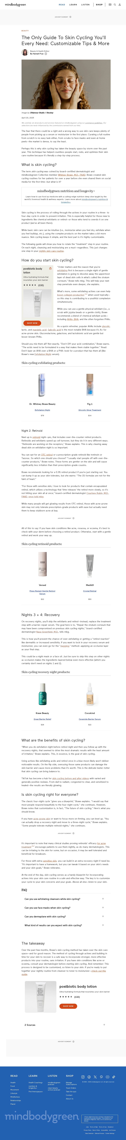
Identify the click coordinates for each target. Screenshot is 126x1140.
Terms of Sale (94, 1127)
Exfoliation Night (43, 354)
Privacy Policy (87, 1130)
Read (14, 1076)
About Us (69, 1099)
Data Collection (89, 1133)
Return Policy (96, 1130)
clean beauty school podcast (54, 1089)
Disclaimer (111, 1127)
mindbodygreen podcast (54, 1083)
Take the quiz (71, 1092)
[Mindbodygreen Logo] (15, 5)
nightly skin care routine (51, 251)
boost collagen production (70, 295)
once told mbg (35, 496)
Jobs (87, 1127)
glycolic (106, 326)
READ (62, 5)
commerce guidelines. (94, 123)
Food (12, 1086)
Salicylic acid (54, 330)
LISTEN (85, 5)
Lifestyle (13, 1093)
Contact (69, 1095)
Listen (52, 1076)
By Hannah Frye (36, 54)
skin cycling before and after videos (70, 778)
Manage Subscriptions (71, 1083)
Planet (12, 1104)
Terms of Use (103, 1127)
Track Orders (71, 1088)
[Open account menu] (119, 5)
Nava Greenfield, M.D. (47, 632)
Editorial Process (99, 1133)
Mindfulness (15, 1097)
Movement (14, 1090)
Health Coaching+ (36, 1083)
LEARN (73, 5)
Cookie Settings (109, 1133)
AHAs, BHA (72, 319)
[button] (46, 54)
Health (13, 1083)
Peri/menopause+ (36, 1092)
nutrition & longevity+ (33, 1087)
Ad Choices (112, 1130)
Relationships (15, 1100)
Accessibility (104, 1130)
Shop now (32, 323)
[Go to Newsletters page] (110, 5)
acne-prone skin (41, 819)
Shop (69, 1076)
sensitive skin (50, 861)
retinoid (36, 437)
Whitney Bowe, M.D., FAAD (71, 175)
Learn (33, 1076)
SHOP (99, 5)
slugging (64, 646)
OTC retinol (47, 455)
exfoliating (62, 270)
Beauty (25, 31)
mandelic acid (40, 330)
